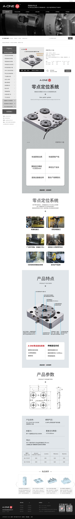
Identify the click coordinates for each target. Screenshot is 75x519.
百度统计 (23, 516)
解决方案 (21, 511)
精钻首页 (7, 11)
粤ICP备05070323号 (17, 516)
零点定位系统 (17, 11)
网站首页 (7, 42)
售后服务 (67, 11)
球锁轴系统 (7, 91)
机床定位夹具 (24, 38)
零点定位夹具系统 (9, 55)
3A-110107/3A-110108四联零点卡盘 (38, 488)
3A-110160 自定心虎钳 (51, 488)
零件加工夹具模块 (13, 42)
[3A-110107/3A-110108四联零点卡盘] (38, 480)
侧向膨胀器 (7, 82)
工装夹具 (27, 11)
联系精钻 (57, 11)
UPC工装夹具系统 (9, 70)
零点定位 (11, 38)
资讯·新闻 (37, 11)
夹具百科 (29, 509)
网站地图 (71, 1)
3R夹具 (19, 38)
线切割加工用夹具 (8, 103)
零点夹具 (29, 505)
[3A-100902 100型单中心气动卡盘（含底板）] (66, 480)
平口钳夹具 (7, 97)
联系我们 (9, 111)
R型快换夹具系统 (9, 61)
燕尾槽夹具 (7, 85)
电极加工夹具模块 (8, 100)
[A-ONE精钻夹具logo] (9, 506)
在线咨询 (68, 71)
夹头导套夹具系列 (8, 106)
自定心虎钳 (7, 79)
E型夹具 (15, 38)
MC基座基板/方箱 (9, 67)
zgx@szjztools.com (9, 120)
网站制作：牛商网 (5, 511)
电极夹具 (21, 509)
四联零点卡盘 (20, 42)
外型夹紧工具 (8, 94)
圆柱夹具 (29, 511)
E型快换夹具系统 (9, 58)
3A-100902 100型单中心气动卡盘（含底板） (66, 488)
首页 (32, 516)
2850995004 (7, 118)
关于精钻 (47, 11)
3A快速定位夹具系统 (9, 65)
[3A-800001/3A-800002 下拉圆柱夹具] (24, 480)
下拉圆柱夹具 (8, 76)
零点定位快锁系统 (9, 73)
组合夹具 (7, 88)
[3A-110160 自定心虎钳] (52, 480)
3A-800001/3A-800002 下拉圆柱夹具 (25, 488)
